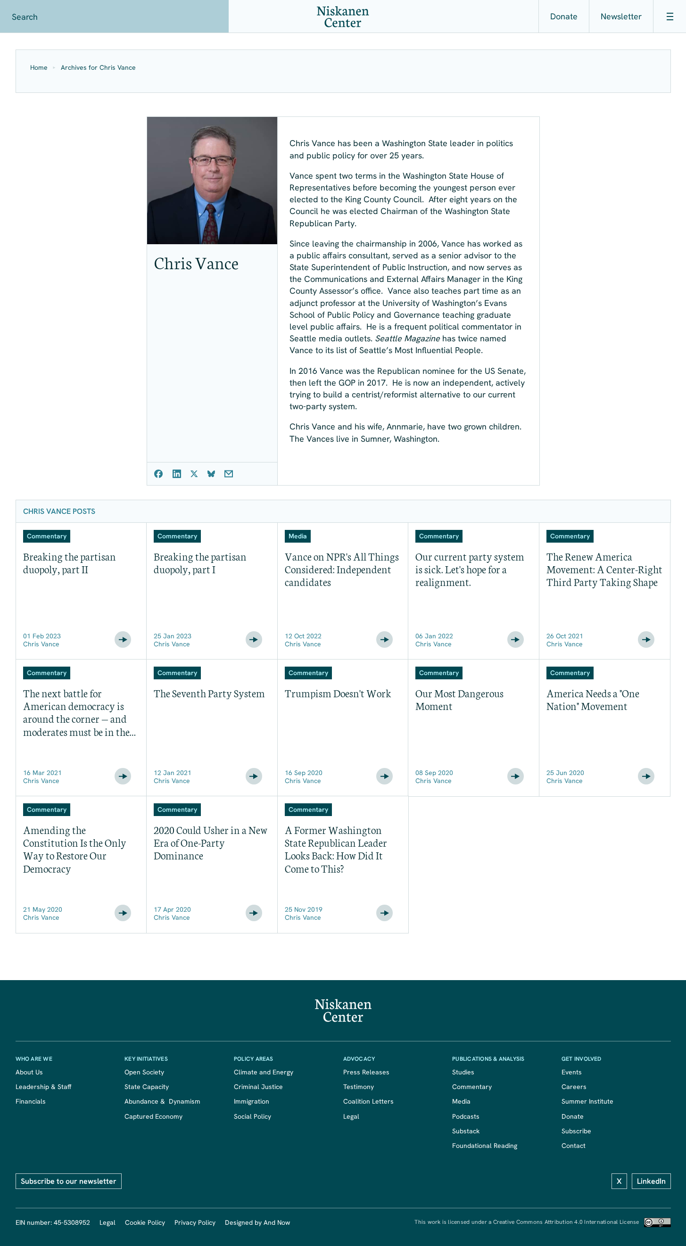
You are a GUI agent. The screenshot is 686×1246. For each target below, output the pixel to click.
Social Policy (252, 1116)
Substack (465, 1131)
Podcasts (465, 1116)
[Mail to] (228, 474)
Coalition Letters (368, 1101)
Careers (574, 1086)
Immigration (251, 1101)
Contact (574, 1145)
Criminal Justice (258, 1086)
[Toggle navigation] (669, 16)
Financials (31, 1101)
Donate (564, 16)
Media (461, 1101)
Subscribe (576, 1131)
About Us (29, 1072)
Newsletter (621, 16)
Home (39, 67)
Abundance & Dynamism (162, 1101)
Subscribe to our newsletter (68, 1181)
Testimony (358, 1086)
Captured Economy (153, 1116)
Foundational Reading (484, 1145)
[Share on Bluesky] (211, 473)
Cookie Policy (145, 1222)
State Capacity (146, 1086)
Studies (463, 1072)
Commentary (472, 1086)
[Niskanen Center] (343, 16)
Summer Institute (587, 1101)
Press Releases (366, 1072)
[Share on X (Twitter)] (194, 473)
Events (572, 1072)
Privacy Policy (194, 1222)
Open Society (144, 1072)
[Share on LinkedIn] (177, 474)
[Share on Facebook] (158, 474)
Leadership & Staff (43, 1086)
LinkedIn (651, 1181)
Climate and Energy (263, 1072)
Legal (351, 1116)
